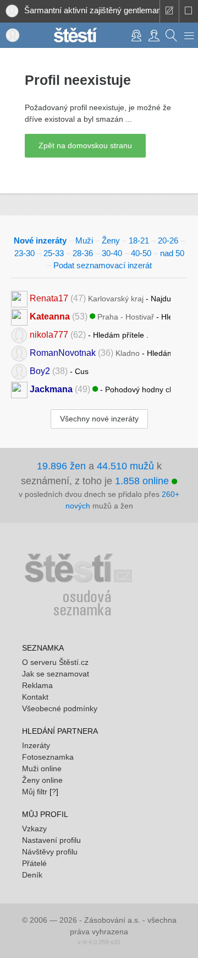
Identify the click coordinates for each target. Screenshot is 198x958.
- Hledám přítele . (89, 334)
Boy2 (40, 370)
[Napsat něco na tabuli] (169, 11)
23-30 (24, 253)
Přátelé (34, 863)
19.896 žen (61, 466)
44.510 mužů (125, 466)
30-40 (112, 253)
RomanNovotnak (63, 352)
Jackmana (51, 388)
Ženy (111, 240)
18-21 (139, 240)
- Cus (59, 370)
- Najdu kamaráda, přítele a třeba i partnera (100, 297)
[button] (189, 35)
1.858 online (143, 480)
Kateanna (50, 316)
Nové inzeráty (40, 240)
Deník (32, 874)
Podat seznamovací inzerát (102, 265)
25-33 (53, 253)
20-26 (168, 240)
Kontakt (35, 696)
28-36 (83, 253)
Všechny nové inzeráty (99, 418)
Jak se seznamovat (55, 673)
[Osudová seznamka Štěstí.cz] (75, 34)
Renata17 (49, 297)
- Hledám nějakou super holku (100, 352)
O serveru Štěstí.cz (55, 662)
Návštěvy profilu (50, 851)
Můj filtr (34, 791)
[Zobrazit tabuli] (188, 11)
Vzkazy (34, 828)
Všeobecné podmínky (59, 708)
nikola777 (49, 334)
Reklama (37, 685)
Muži (84, 240)
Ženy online (42, 780)
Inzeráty (36, 745)
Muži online (42, 768)
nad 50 (172, 253)
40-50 (141, 253)
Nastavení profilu (51, 840)
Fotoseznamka (48, 757)
